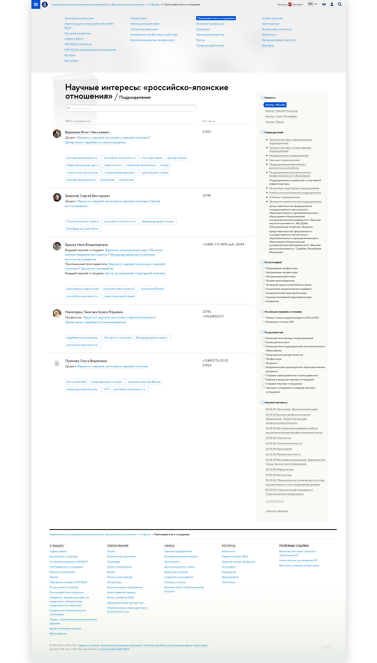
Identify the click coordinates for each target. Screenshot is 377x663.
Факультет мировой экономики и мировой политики (112, 137)
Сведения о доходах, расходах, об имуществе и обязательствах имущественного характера (69, 601)
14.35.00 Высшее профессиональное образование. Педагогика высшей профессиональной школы (288, 419)
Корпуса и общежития (62, 572)
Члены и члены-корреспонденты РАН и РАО (292, 317)
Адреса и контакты (88, 645)
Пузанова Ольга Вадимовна (86, 360)
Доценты (271, 363)
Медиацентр (229, 572)
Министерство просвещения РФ (298, 560)
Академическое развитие (178, 577)
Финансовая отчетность (277, 29)
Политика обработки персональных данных (168, 645)
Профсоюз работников (210, 45)
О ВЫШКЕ (56, 546)
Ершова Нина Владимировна (86, 244)
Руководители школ (277, 342)
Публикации (229, 582)
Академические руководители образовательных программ (295, 369)
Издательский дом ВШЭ (235, 556)
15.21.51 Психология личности (284, 443)
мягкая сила (126, 180)
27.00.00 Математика (279, 475)
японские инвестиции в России (120, 288)
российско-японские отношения (121, 158)
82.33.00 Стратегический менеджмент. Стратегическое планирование (290, 492)
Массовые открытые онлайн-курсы (299, 565)
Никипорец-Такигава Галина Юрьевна (94, 312)
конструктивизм (152, 158)
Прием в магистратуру (120, 577)
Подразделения (135, 97)
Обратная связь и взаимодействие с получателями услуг (127, 609)
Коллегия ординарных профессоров (152, 40)
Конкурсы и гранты (175, 582)
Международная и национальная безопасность (153, 337)
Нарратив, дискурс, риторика (84, 165)
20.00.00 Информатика (280, 469)
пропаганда (108, 180)
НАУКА (169, 546)
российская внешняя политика (84, 158)
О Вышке (146, 534)
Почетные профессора (210, 23)
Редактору (326, 646)
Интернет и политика (118, 337)
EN (316, 4)
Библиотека (228, 551)
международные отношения (108, 382)
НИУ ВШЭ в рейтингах (78, 44)
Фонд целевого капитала (63, 587)
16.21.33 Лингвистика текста (283, 454)
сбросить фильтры (277, 511)
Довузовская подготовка (121, 556)
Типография (228, 566)
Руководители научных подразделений (289, 338)
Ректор (200, 40)
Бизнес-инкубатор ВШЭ (120, 597)
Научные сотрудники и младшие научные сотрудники (290, 390)
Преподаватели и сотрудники (66, 566)
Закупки (53, 577)
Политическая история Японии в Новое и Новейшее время (84, 221)
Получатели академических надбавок (289, 288)
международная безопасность (84, 389)
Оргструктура (270, 23)
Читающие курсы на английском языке (288, 284)
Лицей (111, 551)
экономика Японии (152, 288)
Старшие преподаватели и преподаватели (292, 375)
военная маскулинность (81, 180)
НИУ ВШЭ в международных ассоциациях (90, 49)
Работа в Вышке (58, 633)
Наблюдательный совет (145, 23)
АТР (107, 389)
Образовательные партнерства (125, 602)
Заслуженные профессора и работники (154, 34)
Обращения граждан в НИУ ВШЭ (68, 582)
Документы (269, 34)
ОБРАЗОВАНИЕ (117, 546)
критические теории (155, 172)
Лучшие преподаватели (280, 280)
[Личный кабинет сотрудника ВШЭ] (332, 4)
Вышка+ (111, 572)
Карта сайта (200, 645)
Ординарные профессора (281, 268)
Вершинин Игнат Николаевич (87, 132)
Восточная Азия (76, 382)
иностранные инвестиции (83, 288)
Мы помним (72, 60)
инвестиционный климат (119, 296)
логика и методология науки (84, 172)
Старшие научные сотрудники (284, 383)
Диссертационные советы (179, 566)
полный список (274, 501)
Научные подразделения (178, 551)
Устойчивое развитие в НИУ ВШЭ (68, 561)
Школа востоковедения (97, 268)
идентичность (113, 165)
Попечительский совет (144, 29)
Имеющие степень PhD (280, 321)
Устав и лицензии (272, 18)
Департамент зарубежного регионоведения (95, 142)
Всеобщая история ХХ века (84, 228)
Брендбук (268, 45)
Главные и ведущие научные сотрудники (290, 379)
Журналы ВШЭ (230, 577)
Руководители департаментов (284, 354)
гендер (164, 165)
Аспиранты (272, 301)
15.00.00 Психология (278, 437)
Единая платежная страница (65, 628)
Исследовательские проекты (181, 556)
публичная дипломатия (141, 165)
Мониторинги (172, 561)
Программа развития (77, 33)
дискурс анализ (176, 158)
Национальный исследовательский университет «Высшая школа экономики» (93, 534)
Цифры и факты (74, 38)
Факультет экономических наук (126, 250)
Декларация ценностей (79, 18)
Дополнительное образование (125, 587)
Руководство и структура (63, 556)
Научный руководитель (210, 34)
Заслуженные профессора (282, 272)
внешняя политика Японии (144, 382)
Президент (203, 29)
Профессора (273, 359)
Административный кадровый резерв (288, 297)
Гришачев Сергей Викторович (87, 195)
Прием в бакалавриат (119, 566)
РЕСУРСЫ (228, 546)
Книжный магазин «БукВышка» (238, 561)
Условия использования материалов (121, 645)
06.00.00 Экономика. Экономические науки (292, 409)
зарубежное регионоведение (84, 337)
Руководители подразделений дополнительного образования (295, 348)
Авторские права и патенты (279, 40)
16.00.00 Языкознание (279, 448)
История (70, 55)
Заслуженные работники (280, 276)
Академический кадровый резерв (286, 293)
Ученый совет (138, 18)
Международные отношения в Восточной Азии (159, 221)
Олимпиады (113, 561)
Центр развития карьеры (121, 592)
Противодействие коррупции (66, 592)
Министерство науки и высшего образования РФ (297, 553)
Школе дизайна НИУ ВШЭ (114, 649)
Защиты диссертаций (176, 572)
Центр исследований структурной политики (135, 273)
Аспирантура (114, 582)
